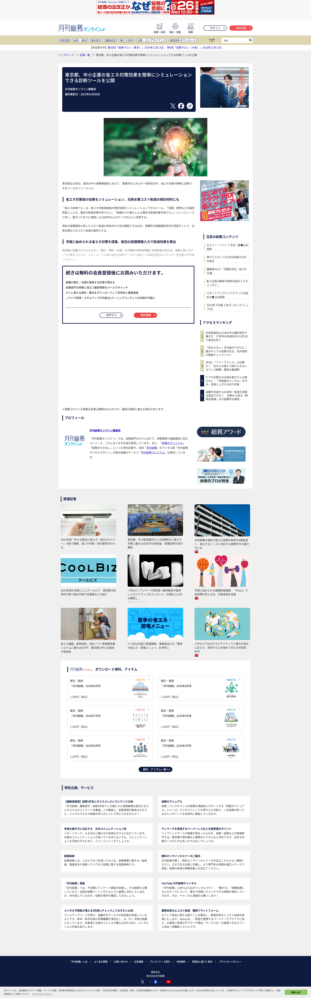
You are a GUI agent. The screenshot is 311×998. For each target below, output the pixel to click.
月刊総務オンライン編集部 (105, 430)
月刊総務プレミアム (153, 452)
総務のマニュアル (172, 443)
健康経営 (110, 40)
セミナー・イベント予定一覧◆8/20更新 (227, 247)
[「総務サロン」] (221, 460)
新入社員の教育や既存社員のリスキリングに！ (227, 283)
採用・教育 (80, 40)
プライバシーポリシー (230, 961)
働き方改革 (126, 40)
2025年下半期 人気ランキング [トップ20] (227, 307)
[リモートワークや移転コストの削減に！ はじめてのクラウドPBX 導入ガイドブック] (224, 220)
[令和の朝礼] (224, 107)
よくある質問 (101, 961)
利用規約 (181, 961)
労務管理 (64, 40)
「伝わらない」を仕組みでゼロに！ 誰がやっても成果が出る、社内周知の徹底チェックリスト (227, 351)
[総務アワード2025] (221, 438)
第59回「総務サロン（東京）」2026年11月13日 (136, 47)
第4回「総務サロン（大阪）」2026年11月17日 (194, 47)
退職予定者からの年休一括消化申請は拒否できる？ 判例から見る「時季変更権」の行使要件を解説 (227, 395)
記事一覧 (85, 55)
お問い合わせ (121, 961)
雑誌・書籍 (85, 689)
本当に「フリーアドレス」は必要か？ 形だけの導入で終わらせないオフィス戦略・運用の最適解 (226, 365)
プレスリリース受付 (160, 961)
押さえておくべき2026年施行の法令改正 (226, 259)
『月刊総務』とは (78, 961)
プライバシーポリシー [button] (42, 993)
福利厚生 (96, 40)
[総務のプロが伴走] (221, 482)
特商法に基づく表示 (202, 961)
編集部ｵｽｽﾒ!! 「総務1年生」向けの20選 (227, 271)
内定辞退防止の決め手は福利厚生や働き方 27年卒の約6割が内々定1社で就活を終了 (227, 336)
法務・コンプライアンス (151, 40)
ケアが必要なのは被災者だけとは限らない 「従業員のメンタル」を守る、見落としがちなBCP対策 (226, 380)
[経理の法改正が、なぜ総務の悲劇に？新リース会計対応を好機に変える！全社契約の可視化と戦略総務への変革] (155, 13)
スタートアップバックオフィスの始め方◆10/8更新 (227, 295)
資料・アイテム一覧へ (156, 769)
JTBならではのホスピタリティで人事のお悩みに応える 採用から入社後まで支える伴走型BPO (222, 647)
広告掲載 (138, 961)
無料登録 (241, 28)
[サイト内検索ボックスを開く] (250, 40)
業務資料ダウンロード (183, 40)
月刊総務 (151, 448)
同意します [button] (296, 992)
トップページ (66, 55)
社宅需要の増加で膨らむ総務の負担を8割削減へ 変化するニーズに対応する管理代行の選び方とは (222, 544)
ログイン (215, 28)
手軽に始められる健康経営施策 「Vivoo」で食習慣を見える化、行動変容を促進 (221, 592)
